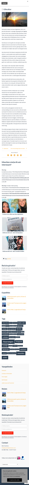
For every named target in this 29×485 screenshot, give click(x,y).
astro (11, 322)
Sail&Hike (15, 345)
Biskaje (7, 325)
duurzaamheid (11, 328)
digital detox (20, 325)
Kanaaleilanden (5, 334)
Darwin (15, 325)
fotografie (4, 331)
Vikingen (12, 349)
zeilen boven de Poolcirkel (8, 383)
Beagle (3, 325)
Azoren (14, 322)
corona (11, 325)
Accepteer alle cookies (14, 479)
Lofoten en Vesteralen (7, 373)
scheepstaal (20, 345)
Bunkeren (6, 148)
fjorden (19, 329)
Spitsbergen (6, 349)
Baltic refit (21, 323)
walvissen (23, 349)
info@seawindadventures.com (9, 447)
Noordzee (18, 337)
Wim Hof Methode (11, 353)
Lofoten (5, 337)
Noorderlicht (12, 337)
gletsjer (9, 331)
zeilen (5, 357)
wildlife (4, 353)
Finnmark (4, 370)
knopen (15, 334)
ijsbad (19, 331)
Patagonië (19, 341)
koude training (21, 334)
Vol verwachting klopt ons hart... (18, 148)
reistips (10, 345)
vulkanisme (17, 349)
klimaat (11, 334)
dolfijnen (4, 328)
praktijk (9, 258)
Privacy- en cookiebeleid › (15, 476)
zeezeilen (20, 353)
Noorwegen (8, 341)
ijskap (23, 331)
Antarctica (5, 323)
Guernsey (15, 331)
